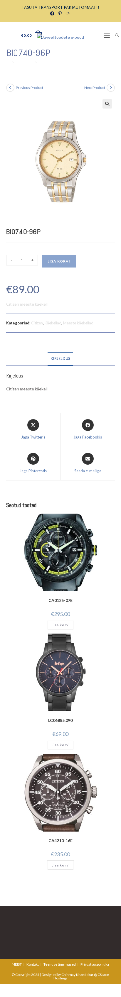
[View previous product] (10, 88)
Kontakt (32, 964)
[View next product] (111, 88)
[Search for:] (115, 35)
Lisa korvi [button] (60, 625)
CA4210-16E (60, 840)
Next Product (94, 87)
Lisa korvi (59, 261)
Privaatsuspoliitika (94, 964)
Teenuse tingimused (59, 964)
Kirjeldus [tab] (60, 358)
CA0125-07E (60, 600)
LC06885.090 (60, 720)
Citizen (37, 323)
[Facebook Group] (53, 13)
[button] (107, 104)
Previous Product (29, 87)
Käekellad (53, 323)
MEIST (17, 964)
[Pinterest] (59, 13)
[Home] (8, 62)
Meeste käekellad (78, 323)
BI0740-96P (49, 62)
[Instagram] (67, 13)
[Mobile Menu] (107, 35)
